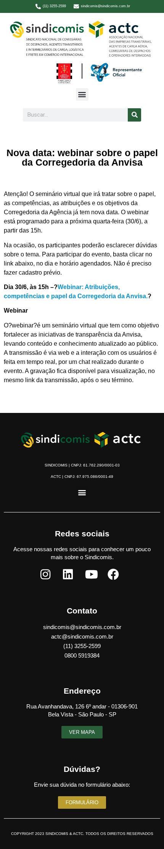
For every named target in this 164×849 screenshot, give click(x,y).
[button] (82, 94)
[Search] (134, 115)
